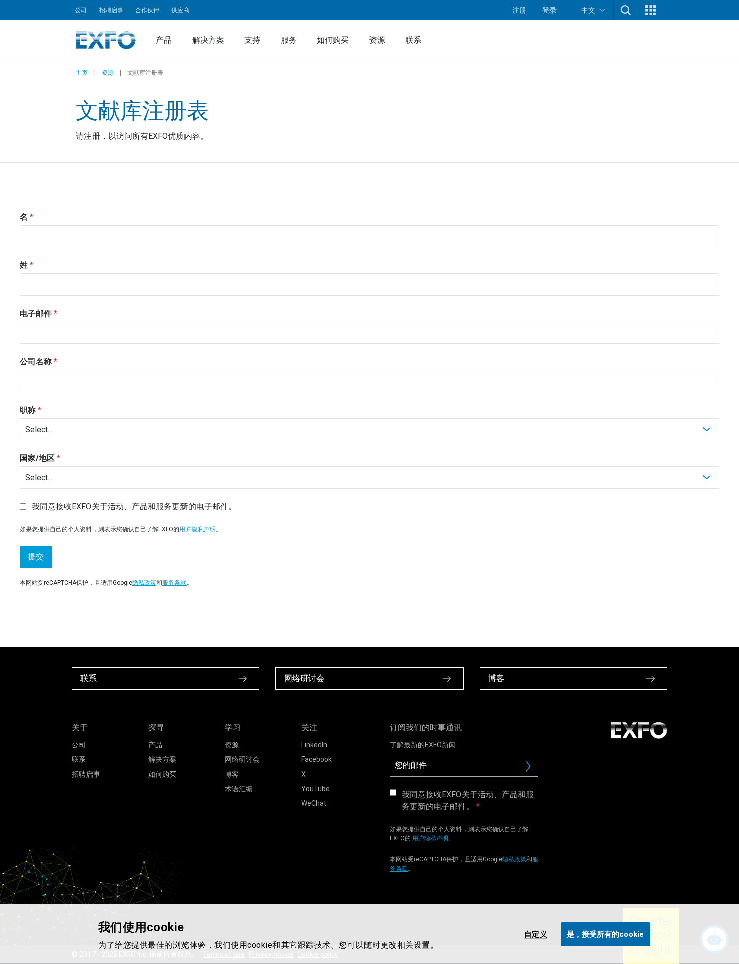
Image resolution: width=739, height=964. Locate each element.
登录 (549, 10)
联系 (413, 40)
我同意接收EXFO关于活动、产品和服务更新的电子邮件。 (468, 800)
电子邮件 (36, 313)
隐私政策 (144, 582)
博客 (232, 774)
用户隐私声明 (197, 529)
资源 (377, 40)
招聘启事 (111, 10)
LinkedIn (314, 745)
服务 (289, 40)
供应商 (180, 10)
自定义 (535, 933)
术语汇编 (239, 789)
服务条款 (174, 582)
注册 (519, 10)
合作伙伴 (147, 10)
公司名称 (36, 361)
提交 (36, 556)
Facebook (316, 759)
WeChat (313, 803)
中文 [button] (588, 10)
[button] (626, 10)
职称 (28, 410)
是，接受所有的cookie (605, 933)
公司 (81, 10)
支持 (252, 40)
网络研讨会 (242, 759)
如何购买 (333, 40)
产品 (164, 40)
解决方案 (208, 40)
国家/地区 (37, 458)
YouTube (315, 789)
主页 (82, 72)
